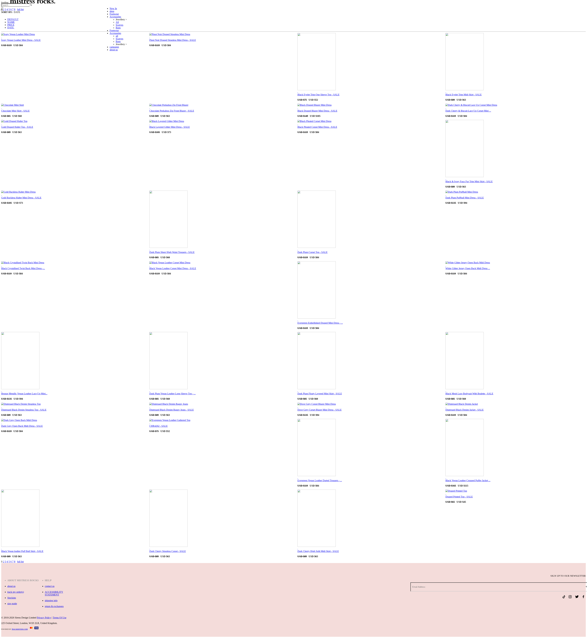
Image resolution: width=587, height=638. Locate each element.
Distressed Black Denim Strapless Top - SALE (23, 409)
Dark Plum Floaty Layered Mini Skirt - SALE (319, 393)
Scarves (119, 25)
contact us (49, 586)
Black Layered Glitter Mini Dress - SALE (169, 127)
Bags (118, 27)
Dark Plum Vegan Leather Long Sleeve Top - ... (172, 393)
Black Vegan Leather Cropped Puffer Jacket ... (467, 480)
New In (113, 8)
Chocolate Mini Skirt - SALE (15, 110)
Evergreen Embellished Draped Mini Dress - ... (320, 323)
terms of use (59, 617)
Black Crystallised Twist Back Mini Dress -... (23, 268)
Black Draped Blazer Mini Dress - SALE (317, 110)
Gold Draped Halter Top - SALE (17, 127)
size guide (12, 603)
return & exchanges (54, 606)
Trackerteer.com (20, 629)
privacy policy (44, 617)
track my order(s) (15, 592)
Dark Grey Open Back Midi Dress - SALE (22, 426)
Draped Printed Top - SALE (459, 496)
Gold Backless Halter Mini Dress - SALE (21, 197)
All (117, 22)
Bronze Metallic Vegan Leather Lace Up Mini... (24, 393)
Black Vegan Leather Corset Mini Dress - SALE (172, 268)
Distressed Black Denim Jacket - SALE (464, 409)
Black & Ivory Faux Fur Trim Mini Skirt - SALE (469, 181)
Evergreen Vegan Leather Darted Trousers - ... (319, 480)
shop (112, 11)
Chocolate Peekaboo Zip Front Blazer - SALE (171, 110)
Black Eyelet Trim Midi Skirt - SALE (463, 94)
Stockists (11, 597)
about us (114, 49)
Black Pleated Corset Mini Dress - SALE (317, 127)
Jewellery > (121, 19)
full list (20, 561)
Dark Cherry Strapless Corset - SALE (167, 551)
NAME (11, 22)
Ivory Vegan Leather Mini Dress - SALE (21, 40)
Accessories (115, 16)
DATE (10, 27)
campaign (114, 47)
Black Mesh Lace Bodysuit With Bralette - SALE (469, 393)
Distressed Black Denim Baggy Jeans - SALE (171, 409)
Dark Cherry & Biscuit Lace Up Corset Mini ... (468, 110)
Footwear (114, 14)
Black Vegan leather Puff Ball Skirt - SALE (22, 551)
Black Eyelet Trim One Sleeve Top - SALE (318, 94)
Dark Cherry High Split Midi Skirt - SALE (318, 551)
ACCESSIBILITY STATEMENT (54, 593)
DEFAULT (12, 19)
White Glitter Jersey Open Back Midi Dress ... (467, 268)
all (117, 36)
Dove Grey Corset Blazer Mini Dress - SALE (319, 409)
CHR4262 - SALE (158, 426)
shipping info (51, 600)
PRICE (10, 25)
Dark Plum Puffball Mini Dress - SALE (464, 197)
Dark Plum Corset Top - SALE (312, 252)
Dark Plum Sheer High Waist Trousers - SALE (172, 252)
